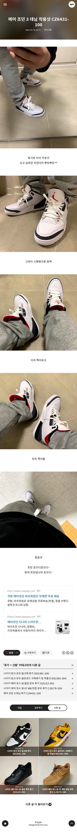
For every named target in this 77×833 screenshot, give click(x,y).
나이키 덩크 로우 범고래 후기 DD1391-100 (26, 673)
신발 (14, 665)
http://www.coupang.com (21, 591)
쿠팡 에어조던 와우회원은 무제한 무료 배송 (33, 596)
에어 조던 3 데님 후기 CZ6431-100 (22, 693)
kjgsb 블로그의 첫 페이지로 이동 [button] (38, 4)
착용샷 (45, 158)
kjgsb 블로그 (5, 823)
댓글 (20, 707)
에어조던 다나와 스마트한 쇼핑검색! (22, 622)
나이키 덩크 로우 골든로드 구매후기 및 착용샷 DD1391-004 (35, 678)
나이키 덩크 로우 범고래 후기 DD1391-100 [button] (19, 737)
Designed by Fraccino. (38, 825)
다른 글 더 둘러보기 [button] (37, 804)
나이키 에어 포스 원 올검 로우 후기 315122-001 (29, 683)
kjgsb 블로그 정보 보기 (72, 4)
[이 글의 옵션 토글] (17, 653)
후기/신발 (47, 30)
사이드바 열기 (5, 4)
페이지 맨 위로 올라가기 (72, 823)
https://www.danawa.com (21, 616)
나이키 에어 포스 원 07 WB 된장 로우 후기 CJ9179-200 (33, 688)
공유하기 (38, 707)
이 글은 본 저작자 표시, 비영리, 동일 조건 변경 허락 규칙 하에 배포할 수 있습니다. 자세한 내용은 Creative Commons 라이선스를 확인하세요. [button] (68, 653)
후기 (6, 665)
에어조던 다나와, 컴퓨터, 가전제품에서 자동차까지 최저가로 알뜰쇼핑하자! (26, 629)
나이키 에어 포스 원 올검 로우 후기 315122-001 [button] (19, 775)
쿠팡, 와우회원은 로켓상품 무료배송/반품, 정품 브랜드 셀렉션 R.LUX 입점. (38, 603)
